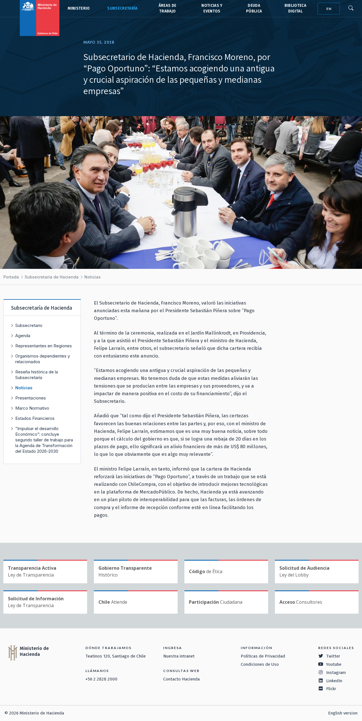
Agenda (22, 335)
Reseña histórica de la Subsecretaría (36, 374)
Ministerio (79, 8)
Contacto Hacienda (181, 679)
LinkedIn (334, 680)
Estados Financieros (35, 418)
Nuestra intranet (179, 656)
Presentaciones (30, 398)
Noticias (92, 277)
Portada (11, 277)
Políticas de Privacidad (263, 656)
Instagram (336, 672)
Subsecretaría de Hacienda (122, 8)
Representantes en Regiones (43, 345)
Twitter (333, 656)
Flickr (331, 688)
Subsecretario (28, 325)
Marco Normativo (32, 408)
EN (328, 9)
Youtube (333, 664)
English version (342, 713)
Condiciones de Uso (260, 664)
